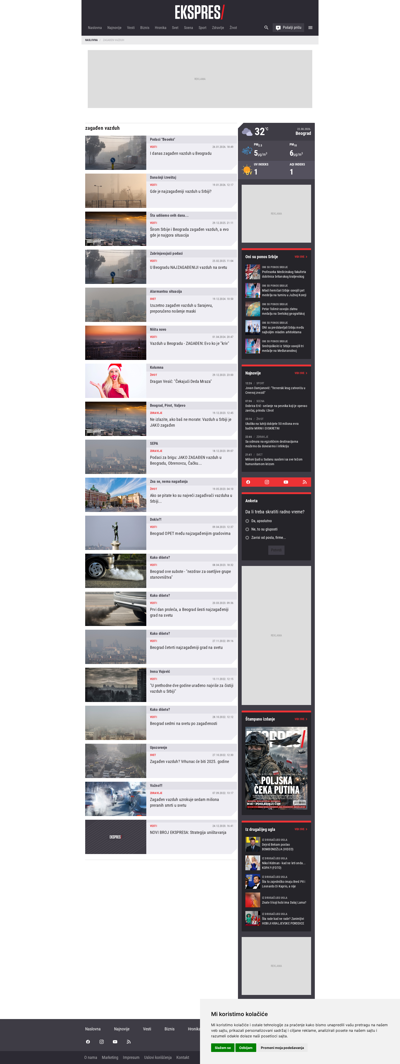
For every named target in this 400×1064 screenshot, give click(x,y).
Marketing (110, 1057)
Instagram (267, 482)
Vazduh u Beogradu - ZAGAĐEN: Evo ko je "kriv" (161, 343)
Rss (304, 482)
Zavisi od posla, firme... (268, 537)
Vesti (131, 27)
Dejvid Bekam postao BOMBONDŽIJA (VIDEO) (276, 844)
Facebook (248, 482)
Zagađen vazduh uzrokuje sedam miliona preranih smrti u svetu (161, 799)
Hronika (160, 27)
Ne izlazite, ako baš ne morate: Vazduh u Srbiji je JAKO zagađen (161, 419)
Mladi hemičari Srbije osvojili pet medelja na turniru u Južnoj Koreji (276, 290)
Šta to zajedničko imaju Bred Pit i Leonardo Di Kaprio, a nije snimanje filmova (276, 881)
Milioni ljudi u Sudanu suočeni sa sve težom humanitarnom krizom (276, 459)
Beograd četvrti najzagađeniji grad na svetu (161, 647)
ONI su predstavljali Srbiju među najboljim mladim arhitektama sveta (276, 327)
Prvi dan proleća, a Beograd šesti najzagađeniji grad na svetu (161, 609)
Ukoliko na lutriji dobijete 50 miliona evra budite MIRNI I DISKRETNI (276, 423)
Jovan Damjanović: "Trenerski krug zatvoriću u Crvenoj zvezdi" (276, 388)
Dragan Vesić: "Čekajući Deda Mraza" (161, 381)
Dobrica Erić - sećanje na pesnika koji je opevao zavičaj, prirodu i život (276, 406)
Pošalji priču (292, 27)
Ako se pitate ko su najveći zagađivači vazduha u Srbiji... (161, 495)
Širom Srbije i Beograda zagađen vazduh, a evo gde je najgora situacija (161, 229)
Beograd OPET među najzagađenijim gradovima (161, 533)
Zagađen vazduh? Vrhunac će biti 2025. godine (161, 761)
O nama (90, 1057)
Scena (188, 27)
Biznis (144, 27)
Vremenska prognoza (276, 132)
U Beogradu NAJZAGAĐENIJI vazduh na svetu (161, 267)
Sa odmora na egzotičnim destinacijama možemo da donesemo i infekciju (276, 441)
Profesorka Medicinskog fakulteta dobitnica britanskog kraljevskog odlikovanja (276, 271)
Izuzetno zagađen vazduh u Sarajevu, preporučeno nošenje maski (161, 305)
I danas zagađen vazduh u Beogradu (161, 153)
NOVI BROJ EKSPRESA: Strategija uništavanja (161, 837)
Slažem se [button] (223, 1048)
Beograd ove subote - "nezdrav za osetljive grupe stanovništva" (161, 571)
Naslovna (95, 27)
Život (233, 27)
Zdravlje (218, 27)
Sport (202, 27)
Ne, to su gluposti (264, 529)
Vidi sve (299, 256)
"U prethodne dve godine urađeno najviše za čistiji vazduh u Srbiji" (161, 685)
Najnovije (114, 27)
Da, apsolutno (261, 521)
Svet (175, 27)
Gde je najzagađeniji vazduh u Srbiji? (161, 191)
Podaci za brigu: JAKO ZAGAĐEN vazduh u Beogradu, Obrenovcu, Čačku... (161, 457)
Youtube (286, 482)
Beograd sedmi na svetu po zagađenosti (161, 723)
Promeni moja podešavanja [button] (282, 1048)
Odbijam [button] (246, 1048)
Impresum (131, 1057)
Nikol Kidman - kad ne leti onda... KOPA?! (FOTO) (276, 862)
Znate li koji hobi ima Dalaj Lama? (276, 899)
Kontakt (182, 1057)
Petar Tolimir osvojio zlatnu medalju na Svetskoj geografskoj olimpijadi (276, 309)
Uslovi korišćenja (158, 1057)
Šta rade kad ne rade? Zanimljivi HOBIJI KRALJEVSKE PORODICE (276, 918)
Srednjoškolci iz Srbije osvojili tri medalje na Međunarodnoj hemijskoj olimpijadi (276, 346)
